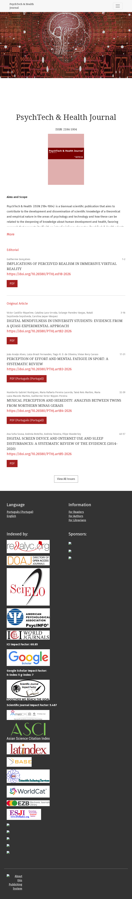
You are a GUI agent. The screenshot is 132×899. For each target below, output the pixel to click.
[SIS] (28, 776)
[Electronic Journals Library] (28, 803)
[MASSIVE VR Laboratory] (70, 550)
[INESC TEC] (70, 557)
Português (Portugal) (20, 512)
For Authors (76, 516)
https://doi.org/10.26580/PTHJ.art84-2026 (39, 411)
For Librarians (77, 520)
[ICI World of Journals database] (28, 635)
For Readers (76, 512)
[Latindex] (28, 748)
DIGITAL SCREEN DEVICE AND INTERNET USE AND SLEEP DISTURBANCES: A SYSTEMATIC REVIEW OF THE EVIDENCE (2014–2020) (62, 443)
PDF (12, 283)
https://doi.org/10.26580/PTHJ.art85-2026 (39, 454)
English (11, 516)
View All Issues (66, 479)
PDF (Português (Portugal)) (27, 378)
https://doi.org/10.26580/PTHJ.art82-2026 (39, 331)
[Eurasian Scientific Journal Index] (24, 814)
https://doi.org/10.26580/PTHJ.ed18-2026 (39, 274)
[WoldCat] (28, 791)
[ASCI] (28, 731)
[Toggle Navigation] (118, 6)
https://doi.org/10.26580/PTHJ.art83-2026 (39, 369)
